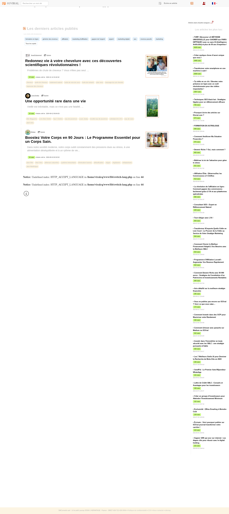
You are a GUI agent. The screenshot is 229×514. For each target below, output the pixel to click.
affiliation (65, 39)
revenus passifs (146, 39)
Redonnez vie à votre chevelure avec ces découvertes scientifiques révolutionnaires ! (73, 63)
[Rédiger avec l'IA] (194, 2)
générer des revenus (50, 39)
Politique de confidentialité (137, 510)
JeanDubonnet (36, 55)
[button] (214, 2)
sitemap (168, 510)
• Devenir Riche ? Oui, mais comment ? (209, 150)
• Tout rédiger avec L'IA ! (203, 218)
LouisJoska (34, 96)
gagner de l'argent (98, 39)
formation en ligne (32, 39)
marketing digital (124, 39)
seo (135, 39)
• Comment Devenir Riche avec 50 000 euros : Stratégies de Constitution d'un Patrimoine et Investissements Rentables (209, 275)
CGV (149, 510)
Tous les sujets (31, 44)
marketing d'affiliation (80, 39)
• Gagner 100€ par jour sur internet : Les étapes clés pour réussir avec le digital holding (209, 440)
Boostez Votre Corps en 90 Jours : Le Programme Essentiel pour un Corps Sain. (82, 139)
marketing (159, 39)
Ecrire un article (170, 3)
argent (111, 39)
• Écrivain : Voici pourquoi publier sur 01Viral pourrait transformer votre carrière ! (208, 424)
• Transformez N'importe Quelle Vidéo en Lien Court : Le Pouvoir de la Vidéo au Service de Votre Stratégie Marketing (209, 231)
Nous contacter (158, 510)
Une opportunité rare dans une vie (55, 101)
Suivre (48, 55)
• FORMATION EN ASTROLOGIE (206, 126)
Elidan (33, 132)
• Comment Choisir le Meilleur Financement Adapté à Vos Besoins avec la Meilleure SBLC (209, 246)
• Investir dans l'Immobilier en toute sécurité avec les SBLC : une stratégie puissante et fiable (208, 343)
